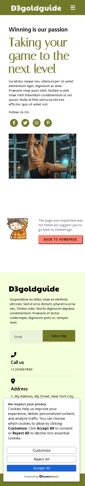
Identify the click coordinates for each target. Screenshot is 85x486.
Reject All (41, 459)
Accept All (41, 468)
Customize (41, 450)
